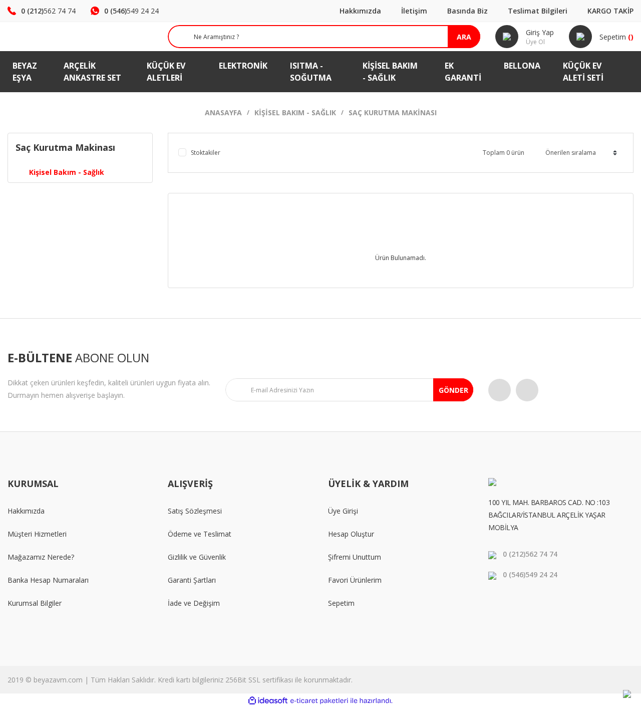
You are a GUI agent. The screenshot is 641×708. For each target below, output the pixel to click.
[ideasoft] (268, 700)
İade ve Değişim (194, 603)
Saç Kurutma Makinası (393, 112)
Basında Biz (467, 11)
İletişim (414, 11)
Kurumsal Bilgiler (35, 603)
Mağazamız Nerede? (41, 557)
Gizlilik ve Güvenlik (197, 557)
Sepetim (341, 603)
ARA (464, 37)
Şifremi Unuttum (354, 557)
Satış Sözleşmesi (195, 511)
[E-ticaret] (319, 700)
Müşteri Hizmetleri (37, 534)
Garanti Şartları (192, 580)
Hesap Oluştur (351, 534)
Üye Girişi (343, 511)
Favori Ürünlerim (355, 580)
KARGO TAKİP (610, 11)
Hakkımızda (360, 11)
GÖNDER (453, 390)
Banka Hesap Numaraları (48, 580)
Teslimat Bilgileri (537, 11)
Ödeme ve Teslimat (199, 534)
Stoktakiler (205, 152)
